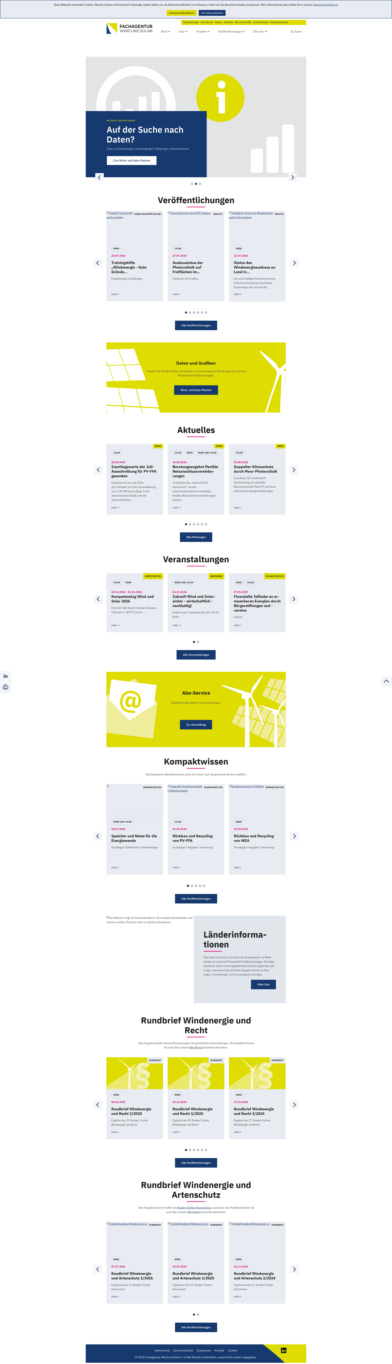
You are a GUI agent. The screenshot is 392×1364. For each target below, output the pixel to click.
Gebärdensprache (279, 22)
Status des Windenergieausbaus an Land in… (254, 267)
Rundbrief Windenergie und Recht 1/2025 (193, 1111)
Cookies (233, 1350)
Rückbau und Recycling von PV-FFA (193, 838)
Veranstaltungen (191, 22)
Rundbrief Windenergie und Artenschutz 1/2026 (132, 1276)
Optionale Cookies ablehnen (181, 12)
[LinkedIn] (283, 1352)
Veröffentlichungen (230, 31)
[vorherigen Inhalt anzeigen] (99, 177)
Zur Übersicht (121, 160)
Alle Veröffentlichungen (196, 325)
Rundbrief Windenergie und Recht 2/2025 (131, 1111)
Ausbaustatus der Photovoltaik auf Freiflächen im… (188, 267)
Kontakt (219, 1350)
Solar (182, 31)
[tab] (192, 184)
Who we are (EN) (243, 22)
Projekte (201, 31)
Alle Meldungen (196, 537)
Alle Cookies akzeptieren (212, 12)
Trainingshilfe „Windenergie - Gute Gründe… (128, 267)
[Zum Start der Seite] (386, 686)
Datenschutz (162, 1350)
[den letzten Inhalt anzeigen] (98, 263)
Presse (218, 22)
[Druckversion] (5, 687)
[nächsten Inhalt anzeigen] (294, 263)
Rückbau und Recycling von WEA (254, 838)
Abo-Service (207, 22)
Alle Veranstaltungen (196, 654)
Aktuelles (228, 22)
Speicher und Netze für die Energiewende (134, 838)
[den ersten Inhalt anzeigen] (292, 177)
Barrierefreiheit (183, 1350)
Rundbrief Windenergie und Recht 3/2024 (254, 1111)
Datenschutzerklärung (325, 4)
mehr (114, 294)
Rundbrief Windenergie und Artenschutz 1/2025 (193, 1276)
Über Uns (258, 31)
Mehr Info (263, 984)
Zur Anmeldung (196, 724)
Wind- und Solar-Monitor (196, 390)
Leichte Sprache (261, 22)
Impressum (204, 1350)
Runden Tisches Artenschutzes (194, 1207)
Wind (164, 31)
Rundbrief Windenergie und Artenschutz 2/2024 (254, 1276)
